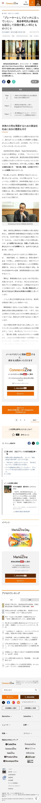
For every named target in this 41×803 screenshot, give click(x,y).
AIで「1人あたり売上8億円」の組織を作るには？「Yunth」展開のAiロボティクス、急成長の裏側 (20, 618)
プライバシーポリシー (14, 786)
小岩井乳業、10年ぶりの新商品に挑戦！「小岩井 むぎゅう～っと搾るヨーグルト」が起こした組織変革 (21, 638)
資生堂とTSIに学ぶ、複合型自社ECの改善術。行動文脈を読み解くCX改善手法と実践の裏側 (22, 605)
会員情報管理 (11, 774)
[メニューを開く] (3, 3)
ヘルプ (10, 769)
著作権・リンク (12, 772)
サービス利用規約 (13, 783)
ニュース (5, 725)
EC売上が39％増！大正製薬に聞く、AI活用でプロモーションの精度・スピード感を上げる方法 (21, 611)
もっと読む (7, 474)
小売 (31, 36)
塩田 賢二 (20, 32)
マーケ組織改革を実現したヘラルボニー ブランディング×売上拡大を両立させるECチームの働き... (20, 469)
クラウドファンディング (22, 36)
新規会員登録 (21, 388)
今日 (11, 600)
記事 (25, 725)
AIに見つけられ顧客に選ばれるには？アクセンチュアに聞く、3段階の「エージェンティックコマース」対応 (22, 625)
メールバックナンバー (22, 383)
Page (7, 106)
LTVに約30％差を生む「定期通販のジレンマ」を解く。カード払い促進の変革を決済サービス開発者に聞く (22, 646)
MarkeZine (6, 716)
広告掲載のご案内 (10, 708)
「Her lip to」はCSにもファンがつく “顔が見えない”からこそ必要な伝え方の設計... (20, 463)
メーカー (36, 36)
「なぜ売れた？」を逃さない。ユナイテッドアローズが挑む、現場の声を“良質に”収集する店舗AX (22, 632)
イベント (26, 733)
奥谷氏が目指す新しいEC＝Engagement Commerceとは (23, 106)
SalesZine (27, 716)
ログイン (21, 394)
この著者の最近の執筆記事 (21, 511)
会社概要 (10, 780)
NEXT (34, 420)
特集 (3, 733)
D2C (13, 36)
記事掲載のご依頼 (30, 708)
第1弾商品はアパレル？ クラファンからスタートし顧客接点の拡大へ (25, 114)
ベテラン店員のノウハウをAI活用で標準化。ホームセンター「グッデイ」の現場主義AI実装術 (22, 665)
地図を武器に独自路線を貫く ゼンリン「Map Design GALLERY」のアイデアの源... (20, 458)
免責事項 (10, 777)
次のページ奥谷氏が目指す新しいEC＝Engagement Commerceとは (20, 410)
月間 (30, 600)
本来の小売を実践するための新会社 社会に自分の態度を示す (26, 96)
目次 (20, 89)
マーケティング (6, 36)
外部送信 (10, 788)
